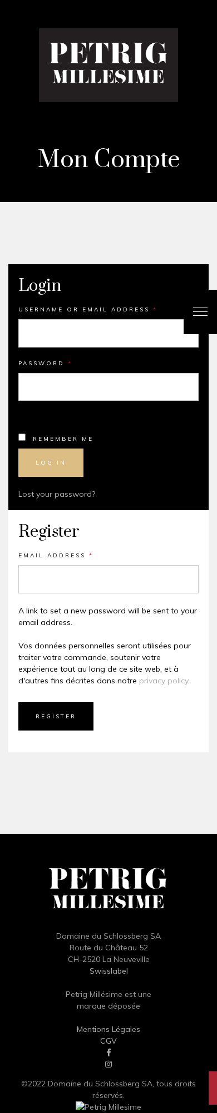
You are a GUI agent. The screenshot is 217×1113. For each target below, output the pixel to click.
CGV (108, 1041)
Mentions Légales (108, 1029)
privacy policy (163, 681)
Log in (51, 462)
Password (45, 363)
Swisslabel (109, 971)
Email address (55, 555)
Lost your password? (56, 494)
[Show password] (35, 411)
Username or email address (87, 309)
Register (56, 716)
